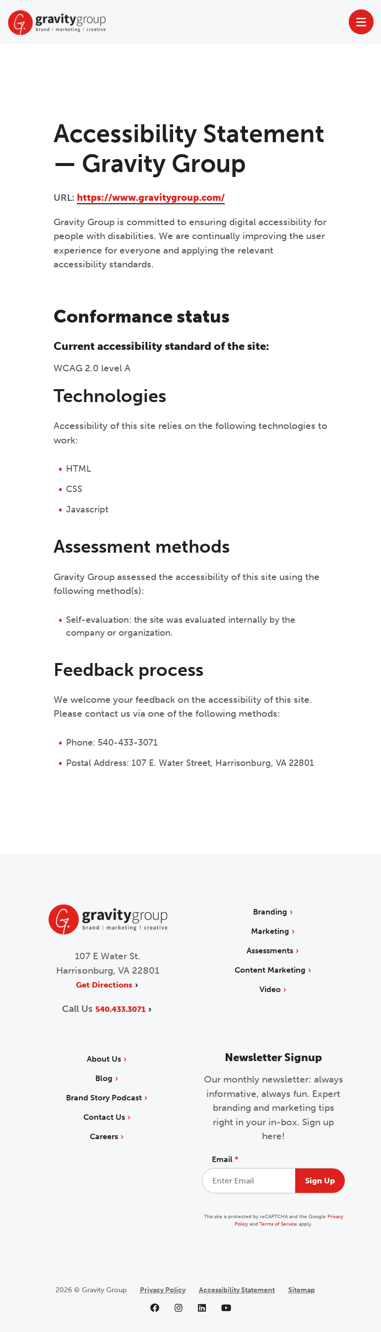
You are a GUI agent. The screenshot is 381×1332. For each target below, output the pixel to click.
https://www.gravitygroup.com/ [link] (151, 197)
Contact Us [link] (104, 1117)
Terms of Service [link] (278, 1224)
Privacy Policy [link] (163, 1290)
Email (225, 1159)
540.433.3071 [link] (120, 1009)
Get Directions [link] (104, 985)
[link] (107, 932)
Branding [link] (270, 911)
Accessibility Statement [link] (237, 1290)
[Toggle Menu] (361, 22)
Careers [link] (104, 1136)
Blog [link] (104, 1078)
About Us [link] (104, 1059)
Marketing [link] (270, 931)
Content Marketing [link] (270, 970)
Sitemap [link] (301, 1290)
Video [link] (270, 989)
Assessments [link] (270, 950)
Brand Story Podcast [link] (104, 1097)
